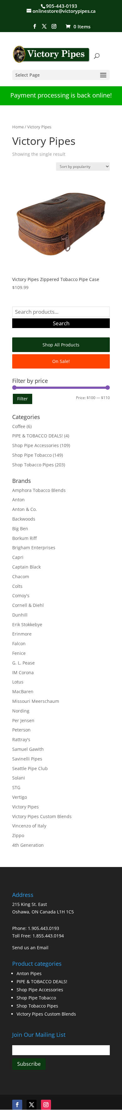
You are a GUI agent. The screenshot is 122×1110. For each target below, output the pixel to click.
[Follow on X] (32, 1105)
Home (18, 127)
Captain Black (26, 567)
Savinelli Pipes (27, 759)
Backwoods (23, 519)
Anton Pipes (29, 973)
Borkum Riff (24, 538)
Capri (17, 557)
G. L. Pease (23, 663)
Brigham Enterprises (33, 547)
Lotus (17, 682)
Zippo (18, 835)
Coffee (18, 426)
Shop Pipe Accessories (35, 445)
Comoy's (20, 595)
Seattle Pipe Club (30, 768)
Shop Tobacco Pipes (33, 465)
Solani (18, 778)
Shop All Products (61, 345)
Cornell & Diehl (28, 605)
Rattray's (21, 739)
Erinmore (22, 634)
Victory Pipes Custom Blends (42, 816)
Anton (18, 500)
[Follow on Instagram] (46, 1105)
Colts (17, 586)
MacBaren (22, 691)
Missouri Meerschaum (35, 701)
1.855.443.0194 (48, 936)
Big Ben (20, 528)
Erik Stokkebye (27, 624)
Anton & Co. (24, 509)
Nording (20, 711)
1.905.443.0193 (43, 928)
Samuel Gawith (28, 749)
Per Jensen (23, 720)
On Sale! (61, 361)
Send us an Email (30, 947)
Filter (22, 399)
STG (16, 787)
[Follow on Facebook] (17, 1105)
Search (61, 323)
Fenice (19, 653)
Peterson (21, 730)
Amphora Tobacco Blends (39, 490)
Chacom (20, 576)
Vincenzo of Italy (29, 826)
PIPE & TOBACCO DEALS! (37, 436)
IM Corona (23, 672)
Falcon (19, 643)
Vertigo (19, 797)
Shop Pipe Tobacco (32, 455)
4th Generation (28, 845)
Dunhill (20, 615)
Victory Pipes (25, 807)
